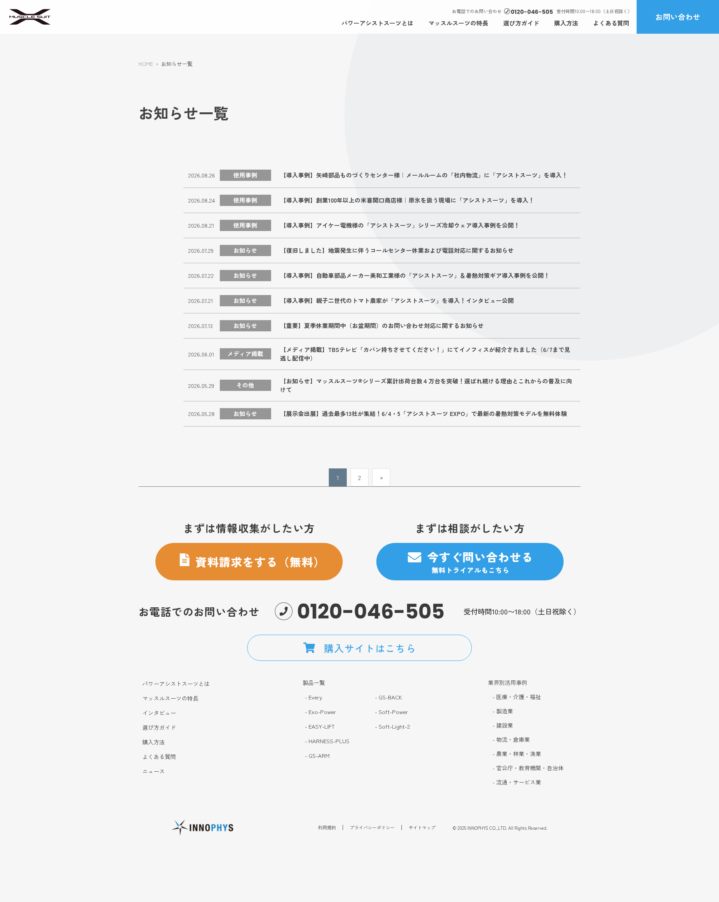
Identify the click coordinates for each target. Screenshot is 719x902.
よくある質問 (611, 22)
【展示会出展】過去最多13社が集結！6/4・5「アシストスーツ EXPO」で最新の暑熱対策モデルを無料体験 (423, 413)
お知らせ (245, 250)
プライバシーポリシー (372, 827)
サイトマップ (422, 827)
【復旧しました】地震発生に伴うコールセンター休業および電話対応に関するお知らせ (397, 250)
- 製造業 (502, 711)
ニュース (153, 771)
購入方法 (566, 22)
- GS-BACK (388, 697)
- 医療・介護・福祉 (516, 697)
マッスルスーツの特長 (458, 22)
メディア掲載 (245, 353)
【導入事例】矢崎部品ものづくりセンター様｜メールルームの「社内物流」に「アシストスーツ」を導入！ (424, 175)
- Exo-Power (320, 712)
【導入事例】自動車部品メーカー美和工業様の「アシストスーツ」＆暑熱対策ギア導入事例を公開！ (415, 275)
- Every (313, 697)
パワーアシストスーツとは (377, 22)
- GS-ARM (317, 755)
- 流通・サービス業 (516, 782)
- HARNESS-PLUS (327, 741)
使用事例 (245, 175)
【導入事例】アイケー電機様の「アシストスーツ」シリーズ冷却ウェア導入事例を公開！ (400, 225)
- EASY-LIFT (320, 726)
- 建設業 (502, 725)
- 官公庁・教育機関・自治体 (528, 768)
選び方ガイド (521, 22)
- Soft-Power (391, 712)
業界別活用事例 (507, 682)
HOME (146, 63)
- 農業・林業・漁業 (516, 753)
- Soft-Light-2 (392, 726)
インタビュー (159, 713)
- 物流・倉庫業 (511, 739)
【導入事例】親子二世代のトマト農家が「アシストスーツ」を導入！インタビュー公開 (397, 300)
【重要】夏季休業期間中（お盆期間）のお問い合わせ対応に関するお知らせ (382, 325)
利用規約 (327, 827)
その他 (245, 385)
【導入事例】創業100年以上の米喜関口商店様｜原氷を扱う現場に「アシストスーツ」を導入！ (407, 200)
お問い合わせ (677, 16)
